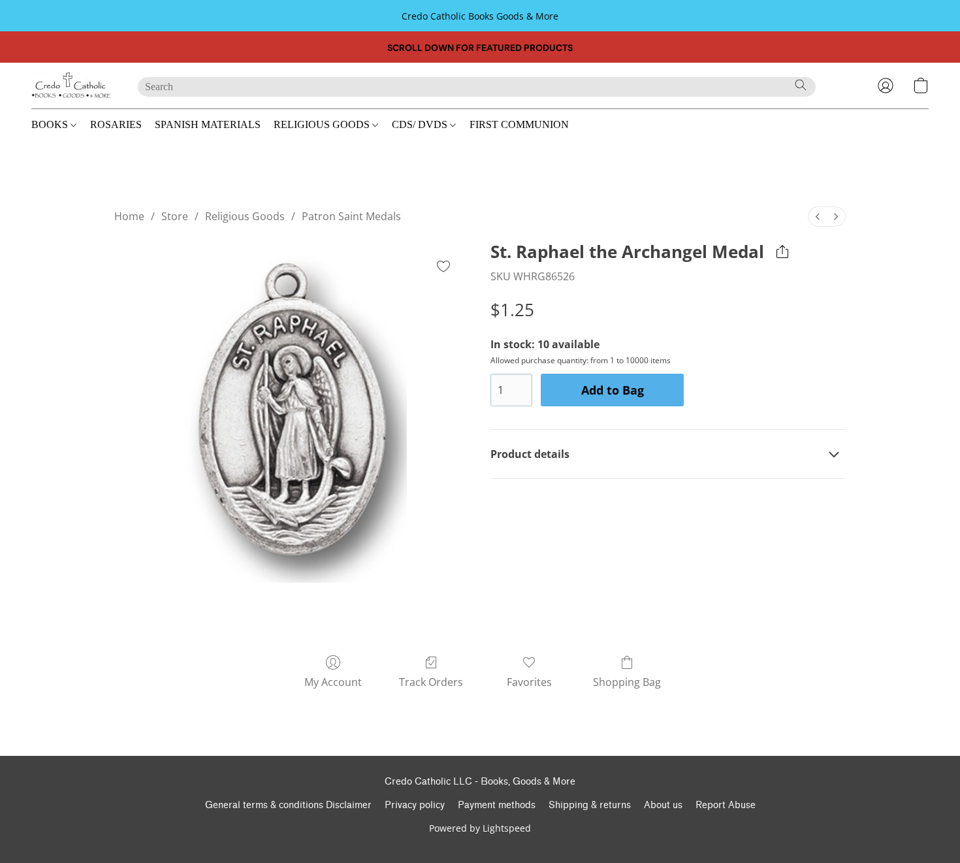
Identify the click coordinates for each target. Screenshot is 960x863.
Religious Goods (245, 216)
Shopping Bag (627, 682)
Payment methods (497, 805)
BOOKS (51, 124)
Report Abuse (726, 805)
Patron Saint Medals (351, 216)
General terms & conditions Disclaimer (288, 805)
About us (663, 805)
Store (174, 216)
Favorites (529, 682)
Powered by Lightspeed (480, 828)
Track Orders (431, 682)
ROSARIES (116, 124)
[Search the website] (800, 85)
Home (129, 216)
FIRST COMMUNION (519, 124)
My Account (333, 682)
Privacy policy (415, 805)
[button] (71, 85)
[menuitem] (817, 216)
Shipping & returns (590, 805)
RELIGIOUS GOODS (323, 124)
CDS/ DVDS (421, 124)
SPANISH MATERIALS (208, 124)
